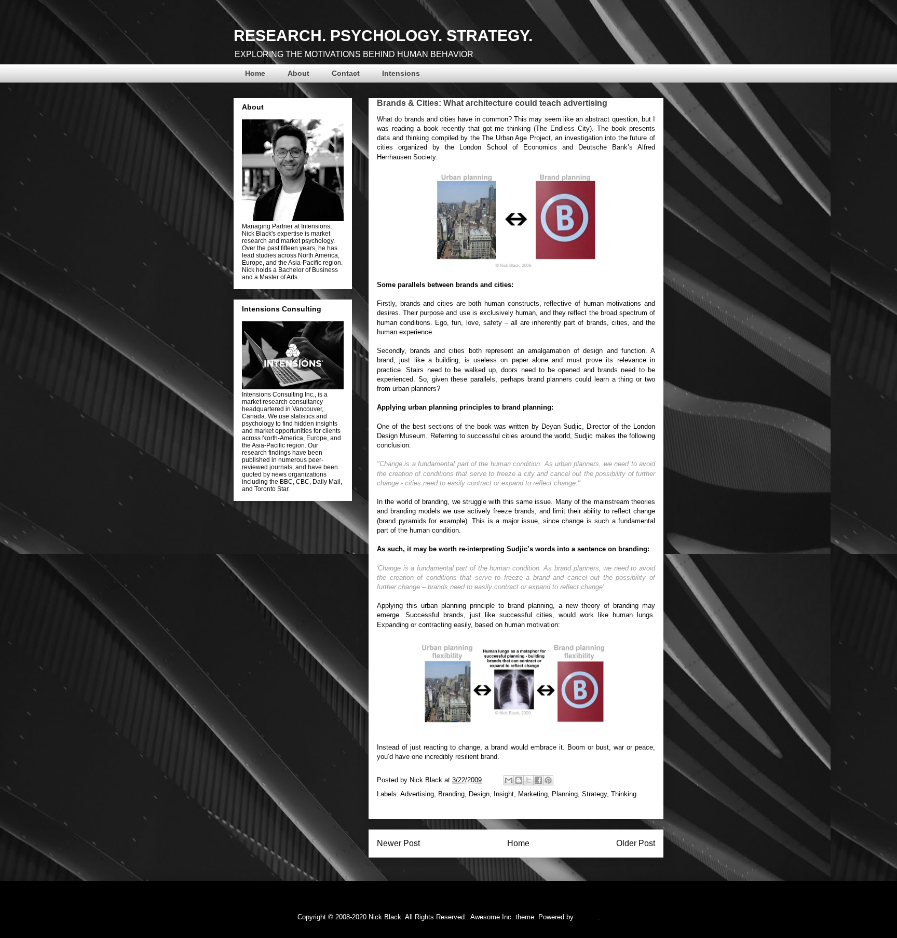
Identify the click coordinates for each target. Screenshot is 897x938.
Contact (346, 73)
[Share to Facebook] (538, 780)
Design (479, 794)
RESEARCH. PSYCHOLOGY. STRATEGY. (383, 35)
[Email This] (509, 780)
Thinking (623, 794)
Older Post (635, 843)
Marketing (533, 794)
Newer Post (398, 843)
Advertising (417, 794)
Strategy (594, 794)
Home (255, 73)
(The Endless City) (563, 128)
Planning (565, 794)
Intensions (401, 73)
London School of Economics (508, 147)
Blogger (587, 917)
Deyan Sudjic (561, 426)
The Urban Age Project (516, 138)
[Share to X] (528, 780)
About (298, 73)
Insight (504, 794)
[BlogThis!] (518, 780)
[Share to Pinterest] (548, 780)
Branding (451, 794)
